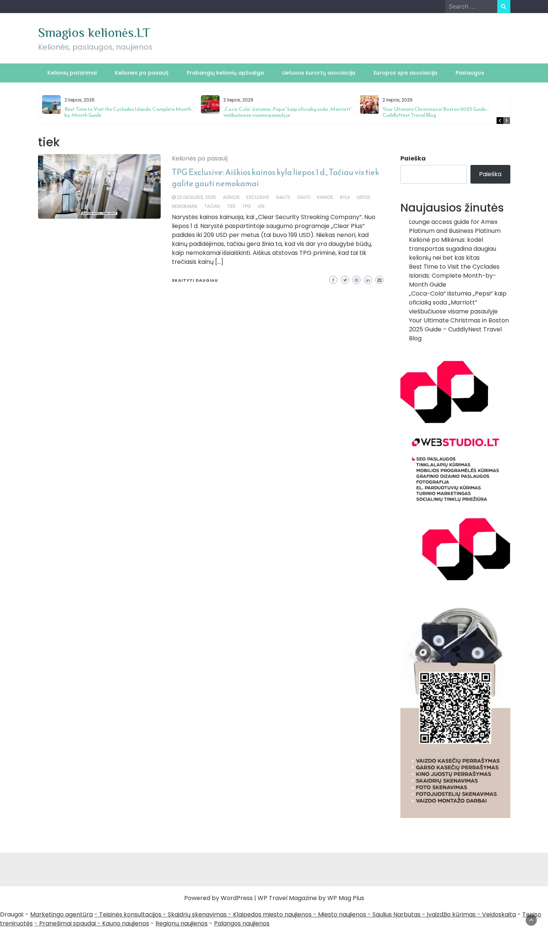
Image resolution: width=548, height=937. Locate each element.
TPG (246, 206)
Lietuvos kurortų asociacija (318, 72)
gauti (304, 197)
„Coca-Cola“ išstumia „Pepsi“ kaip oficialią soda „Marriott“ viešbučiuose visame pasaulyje (287, 112)
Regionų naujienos (181, 923)
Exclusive (257, 197)
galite (283, 197)
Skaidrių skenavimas (197, 914)
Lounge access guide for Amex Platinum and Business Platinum (455, 226)
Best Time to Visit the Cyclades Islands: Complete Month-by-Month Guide (128, 112)
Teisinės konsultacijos (130, 914)
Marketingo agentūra (61, 914)
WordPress (237, 898)
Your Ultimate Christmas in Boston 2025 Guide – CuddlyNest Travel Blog (435, 112)
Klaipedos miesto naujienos (272, 914)
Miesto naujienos (342, 914)
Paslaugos (470, 72)
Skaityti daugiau (195, 280)
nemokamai (185, 206)
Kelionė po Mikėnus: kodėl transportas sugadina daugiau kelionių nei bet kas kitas (452, 248)
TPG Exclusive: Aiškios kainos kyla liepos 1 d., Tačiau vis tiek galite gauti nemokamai (275, 178)
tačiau (212, 206)
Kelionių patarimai (72, 72)
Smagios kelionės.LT (94, 32)
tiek (231, 206)
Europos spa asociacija (405, 72)
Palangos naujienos (242, 923)
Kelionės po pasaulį (142, 72)
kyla (345, 197)
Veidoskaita (499, 914)
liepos (364, 197)
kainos (325, 197)
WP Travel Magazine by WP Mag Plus (311, 898)
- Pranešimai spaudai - (68, 923)
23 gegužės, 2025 (196, 197)
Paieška (413, 158)
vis (261, 206)
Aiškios (231, 197)
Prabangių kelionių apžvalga (225, 72)
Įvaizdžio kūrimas (451, 914)
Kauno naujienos (125, 923)
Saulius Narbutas (396, 914)
